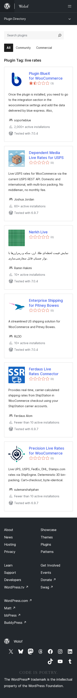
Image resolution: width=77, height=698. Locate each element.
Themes (47, 537)
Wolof (18, 641)
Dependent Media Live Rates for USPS (46, 155)
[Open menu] (70, 6)
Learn (8, 565)
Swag (47, 587)
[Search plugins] (60, 35)
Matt (10, 608)
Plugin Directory (15, 18)
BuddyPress (15, 622)
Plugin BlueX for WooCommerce (46, 75)
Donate (48, 580)
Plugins (46, 544)
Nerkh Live (38, 232)
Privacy (9, 552)
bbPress (12, 615)
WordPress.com (18, 601)
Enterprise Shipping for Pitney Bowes (46, 302)
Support (10, 572)
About (8, 530)
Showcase (48, 530)
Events (46, 572)
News (8, 537)
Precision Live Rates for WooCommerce (46, 450)
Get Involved (50, 565)
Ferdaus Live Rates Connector (44, 371)
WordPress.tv (16, 587)
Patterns (47, 552)
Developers (12, 580)
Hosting (10, 544)
